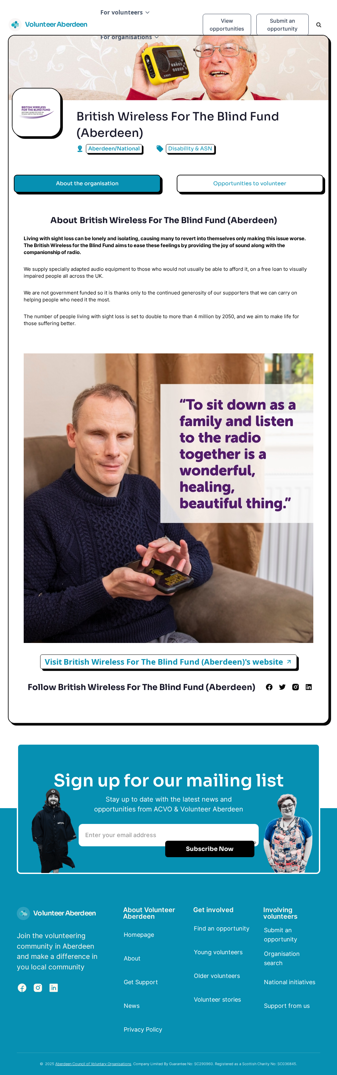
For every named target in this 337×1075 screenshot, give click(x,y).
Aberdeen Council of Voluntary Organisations (93, 1064)
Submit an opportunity (282, 24)
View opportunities (227, 24)
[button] (125, 12)
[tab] (87, 183)
